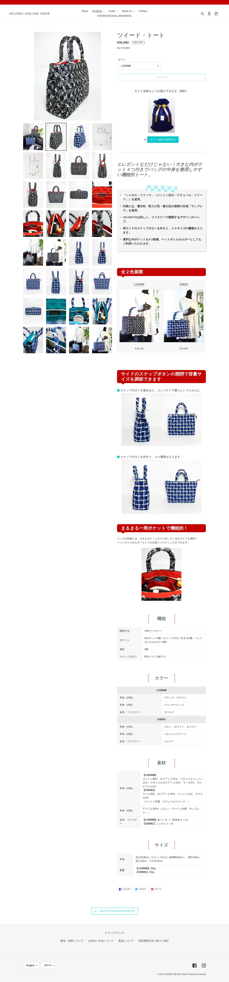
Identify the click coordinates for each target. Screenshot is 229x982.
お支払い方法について (100, 940)
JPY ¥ (47, 965)
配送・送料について (72, 940)
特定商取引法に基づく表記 (153, 940)
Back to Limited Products (117, 911)
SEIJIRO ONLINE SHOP (29, 13)
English (30, 965)
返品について (125, 940)
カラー (121, 59)
